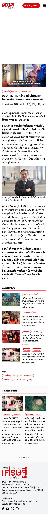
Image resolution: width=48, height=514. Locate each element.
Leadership (25, 91)
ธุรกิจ (19, 375)
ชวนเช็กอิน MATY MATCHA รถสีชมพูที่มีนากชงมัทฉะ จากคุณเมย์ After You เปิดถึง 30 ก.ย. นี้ (34, 358)
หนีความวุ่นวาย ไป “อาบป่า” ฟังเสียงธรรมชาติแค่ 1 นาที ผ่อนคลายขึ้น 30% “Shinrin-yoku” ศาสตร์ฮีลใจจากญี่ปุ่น (35, 424)
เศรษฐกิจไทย (28, 375)
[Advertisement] (24, 37)
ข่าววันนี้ (5, 91)
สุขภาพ (38, 414)
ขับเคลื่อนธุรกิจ (8, 375)
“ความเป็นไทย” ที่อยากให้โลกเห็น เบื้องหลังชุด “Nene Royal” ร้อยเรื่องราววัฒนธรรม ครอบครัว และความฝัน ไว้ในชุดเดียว (33, 341)
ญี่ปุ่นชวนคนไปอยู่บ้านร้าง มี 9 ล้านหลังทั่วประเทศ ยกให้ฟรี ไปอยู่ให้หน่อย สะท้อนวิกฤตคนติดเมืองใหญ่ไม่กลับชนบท (34, 302)
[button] (19, 457)
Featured (14, 91)
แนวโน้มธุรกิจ (26, 379)
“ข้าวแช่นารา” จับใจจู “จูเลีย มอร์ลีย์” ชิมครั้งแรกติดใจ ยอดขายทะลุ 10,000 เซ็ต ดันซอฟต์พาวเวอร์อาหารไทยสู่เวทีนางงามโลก (34, 322)
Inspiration (37, 331)
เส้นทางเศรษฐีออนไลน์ (10, 379)
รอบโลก (34, 294)
